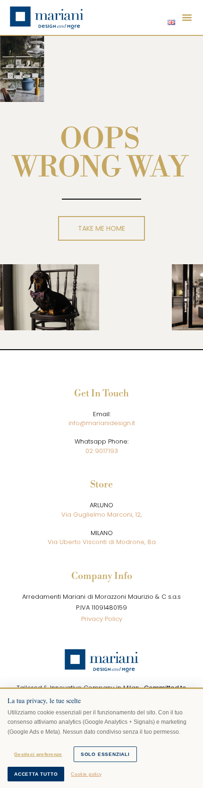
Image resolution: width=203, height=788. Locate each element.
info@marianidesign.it (101, 423)
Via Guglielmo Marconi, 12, (101, 514)
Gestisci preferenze (38, 754)
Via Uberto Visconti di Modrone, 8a (102, 541)
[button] (187, 17)
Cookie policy (86, 774)
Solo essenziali (105, 754)
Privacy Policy (101, 618)
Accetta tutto (36, 774)
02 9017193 (101, 450)
